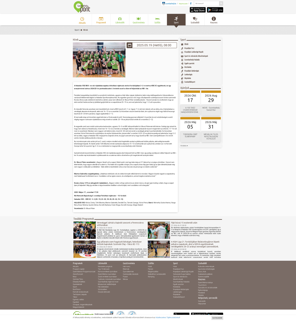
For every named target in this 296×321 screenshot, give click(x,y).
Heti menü (126, 266)
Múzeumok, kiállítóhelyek (107, 284)
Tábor (75, 297)
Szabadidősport (179, 297)
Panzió (150, 269)
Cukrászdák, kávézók (130, 274)
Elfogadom (217, 318)
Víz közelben (102, 289)
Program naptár (79, 269)
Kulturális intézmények (206, 266)
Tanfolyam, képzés (80, 294)
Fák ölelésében (103, 287)
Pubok (125, 277)
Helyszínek (202, 304)
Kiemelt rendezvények (80, 292)
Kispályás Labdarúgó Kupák (183, 272)
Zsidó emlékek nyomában (107, 277)
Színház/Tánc (78, 279)
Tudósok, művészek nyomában (109, 279)
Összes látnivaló (104, 292)
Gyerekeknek (77, 284)
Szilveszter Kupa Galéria (181, 274)
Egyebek (76, 302)
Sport (77, 30)
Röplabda (176, 294)
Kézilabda (176, 287)
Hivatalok (201, 293)
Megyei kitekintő (78, 307)
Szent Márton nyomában (107, 274)
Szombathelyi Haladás (181, 282)
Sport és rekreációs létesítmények (180, 278)
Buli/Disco (76, 289)
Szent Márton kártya (205, 282)
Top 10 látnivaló (103, 269)
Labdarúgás (177, 292)
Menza (125, 279)
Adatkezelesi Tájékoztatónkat (168, 317)
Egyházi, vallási (78, 299)
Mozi (74, 277)
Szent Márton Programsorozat (84, 272)
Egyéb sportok (178, 284)
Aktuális (76, 266)
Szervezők (201, 301)
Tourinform (202, 285)
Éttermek (126, 269)
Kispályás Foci (178, 269)
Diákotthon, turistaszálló (157, 274)
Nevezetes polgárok (105, 266)
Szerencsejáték (203, 277)
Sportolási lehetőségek (206, 269)
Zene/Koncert (78, 274)
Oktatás (201, 295)
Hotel (150, 266)
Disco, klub (202, 272)
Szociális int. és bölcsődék (207, 288)
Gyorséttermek (128, 272)
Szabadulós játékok (205, 274)
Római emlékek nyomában (107, 272)
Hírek (85, 30)
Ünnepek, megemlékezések (82, 305)
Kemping (151, 277)
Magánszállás (153, 272)
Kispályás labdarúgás (181, 289)
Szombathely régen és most (108, 282)
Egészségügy (203, 290)
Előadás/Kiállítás (79, 282)
